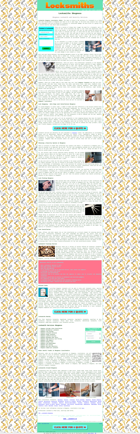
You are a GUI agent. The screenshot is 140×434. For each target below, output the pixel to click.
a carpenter (48, 363)
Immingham (94, 404)
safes (77, 74)
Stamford (86, 402)
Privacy (100, 423)
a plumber (87, 362)
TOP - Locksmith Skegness (45, 413)
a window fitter (70, 359)
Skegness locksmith (83, 82)
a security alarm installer (68, 356)
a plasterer (66, 357)
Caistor (66, 399)
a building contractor (51, 362)
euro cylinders (71, 87)
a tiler (47, 360)
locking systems (88, 65)
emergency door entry (51, 359)
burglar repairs (84, 357)
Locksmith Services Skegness (50, 325)
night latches (97, 87)
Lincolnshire (45, 399)
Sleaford (40, 405)
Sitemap (39, 423)
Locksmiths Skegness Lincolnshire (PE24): (50, 20)
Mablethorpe (93, 401)
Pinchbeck (54, 402)
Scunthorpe (67, 405)
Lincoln (40, 401)
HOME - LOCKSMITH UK (70, 419)
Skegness (74, 132)
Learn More (91, 433)
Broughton (61, 401)
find (43, 319)
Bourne (99, 402)
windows (49, 56)
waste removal (65, 363)
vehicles (88, 67)
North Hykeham (80, 399)
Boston (58, 404)
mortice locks (62, 87)
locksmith (64, 288)
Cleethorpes (46, 402)
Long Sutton (70, 404)
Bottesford (47, 401)
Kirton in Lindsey (70, 401)
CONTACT (93, 10)
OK (95, 433)
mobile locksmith (65, 300)
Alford (61, 405)
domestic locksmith (49, 303)
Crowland (72, 399)
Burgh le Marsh (50, 404)
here (83, 408)
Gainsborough (78, 404)
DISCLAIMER (99, 10)
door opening (82, 363)
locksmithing (71, 68)
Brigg (99, 404)
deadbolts (85, 85)
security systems (55, 75)
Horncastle (86, 401)
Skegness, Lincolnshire (45, 101)
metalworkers (87, 356)
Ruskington (41, 404)
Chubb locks (61, 84)
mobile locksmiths (65, 80)
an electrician (70, 362)
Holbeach (93, 402)
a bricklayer (85, 360)
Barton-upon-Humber (70, 402)
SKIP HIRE (87, 359)
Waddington (87, 404)
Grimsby (80, 402)
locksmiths (62, 65)
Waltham (51, 405)
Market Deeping (96, 399)
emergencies (52, 297)
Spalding (60, 399)
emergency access (70, 54)
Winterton (54, 401)
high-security (58, 58)
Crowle (56, 405)
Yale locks (63, 85)
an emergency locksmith (65, 360)
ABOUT (90, 10)
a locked (63, 56)
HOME (83, 10)
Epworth (61, 402)
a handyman (50, 357)
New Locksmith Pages (45, 423)
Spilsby (79, 401)
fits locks (75, 77)
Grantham (63, 404)
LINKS (86, 10)
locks (80, 72)
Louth (45, 405)
